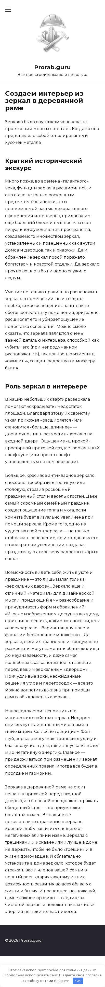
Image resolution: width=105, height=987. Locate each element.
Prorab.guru (52, 67)
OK (78, 981)
